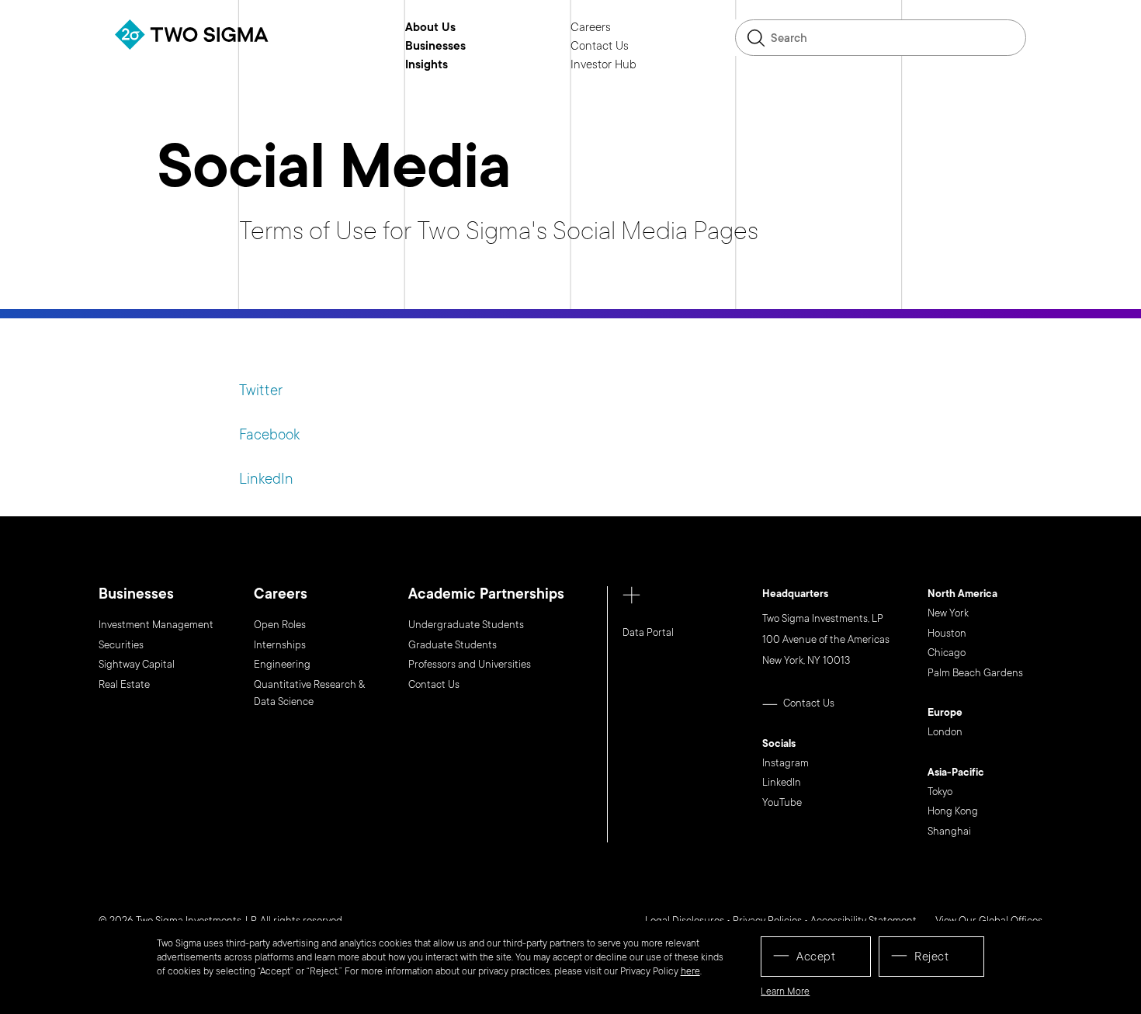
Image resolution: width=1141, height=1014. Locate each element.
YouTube (782, 803)
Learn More (785, 991)
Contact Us (599, 47)
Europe (945, 713)
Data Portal (648, 633)
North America (962, 595)
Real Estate (124, 685)
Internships (280, 645)
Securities (121, 645)
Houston (947, 634)
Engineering (282, 665)
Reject (931, 956)
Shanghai (949, 832)
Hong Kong (953, 811)
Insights (426, 65)
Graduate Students (452, 645)
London (945, 732)
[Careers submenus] (622, 27)
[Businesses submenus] (477, 46)
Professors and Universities (469, 665)
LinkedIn (266, 479)
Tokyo (940, 792)
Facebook (269, 435)
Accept (815, 956)
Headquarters (795, 595)
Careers (590, 28)
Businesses (435, 47)
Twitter (261, 390)
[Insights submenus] (459, 64)
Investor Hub (603, 65)
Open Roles (280, 625)
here (690, 971)
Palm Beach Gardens (975, 673)
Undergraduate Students (466, 625)
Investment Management (156, 625)
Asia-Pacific (956, 773)
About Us (430, 28)
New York (948, 613)
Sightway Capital (137, 665)
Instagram (785, 763)
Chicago (947, 653)
